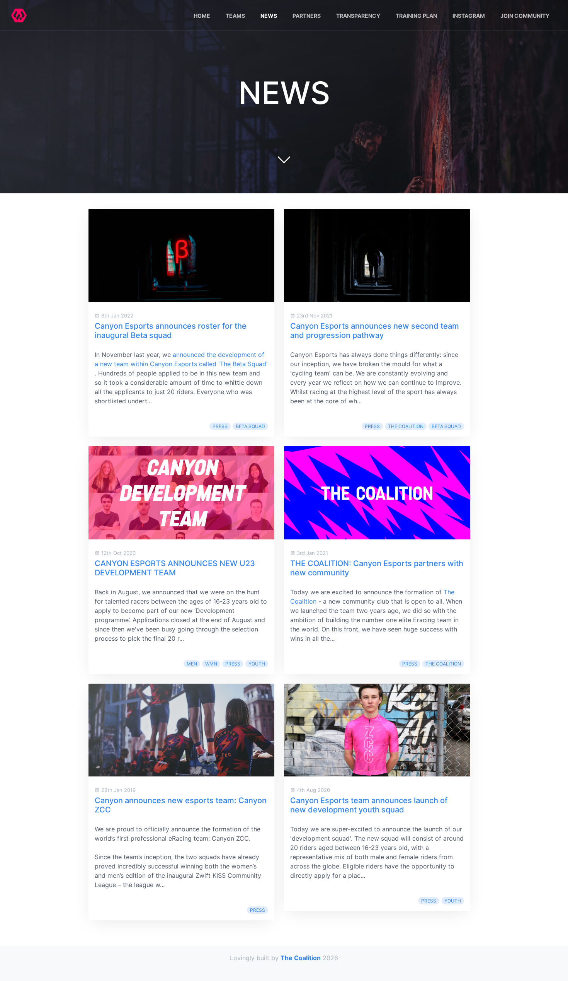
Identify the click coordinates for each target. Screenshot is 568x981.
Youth (256, 664)
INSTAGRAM (468, 15)
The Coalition (405, 426)
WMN (211, 664)
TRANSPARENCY (358, 15)
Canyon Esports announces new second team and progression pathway (374, 330)
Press (220, 426)
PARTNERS (307, 15)
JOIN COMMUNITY (524, 15)
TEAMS (235, 15)
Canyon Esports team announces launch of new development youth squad (368, 805)
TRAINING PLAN (416, 15)
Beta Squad (250, 426)
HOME (202, 15)
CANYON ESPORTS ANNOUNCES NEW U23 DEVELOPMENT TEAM (175, 568)
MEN (192, 664)
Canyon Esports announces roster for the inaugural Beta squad (171, 330)
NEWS (268, 15)
